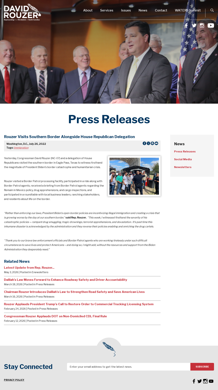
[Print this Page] (152, 144)
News (143, 10)
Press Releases (185, 151)
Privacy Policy (14, 380)
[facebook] (186, 25)
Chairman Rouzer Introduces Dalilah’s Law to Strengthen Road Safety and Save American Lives (74, 292)
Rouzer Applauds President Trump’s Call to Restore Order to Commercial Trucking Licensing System (79, 304)
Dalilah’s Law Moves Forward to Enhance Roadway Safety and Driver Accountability (65, 279)
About (88, 10)
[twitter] (194, 25)
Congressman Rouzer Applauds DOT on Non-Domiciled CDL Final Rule (55, 316)
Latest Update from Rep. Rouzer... (29, 267)
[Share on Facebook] (144, 144)
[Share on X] (148, 144)
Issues (126, 10)
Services (106, 10)
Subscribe (202, 366)
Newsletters (183, 167)
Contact (161, 10)
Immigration (21, 147)
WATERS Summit (188, 10)
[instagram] (202, 25)
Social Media (183, 159)
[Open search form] (212, 10)
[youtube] (211, 25)
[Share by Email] (156, 144)
